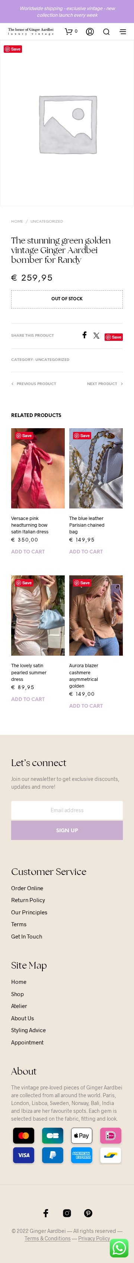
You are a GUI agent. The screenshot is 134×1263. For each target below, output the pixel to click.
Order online (27, 888)
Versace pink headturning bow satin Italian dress (29, 524)
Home (17, 222)
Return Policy (28, 900)
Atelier (19, 1005)
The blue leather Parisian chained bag (87, 524)
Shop (17, 994)
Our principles (29, 912)
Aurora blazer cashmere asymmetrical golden (83, 675)
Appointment (27, 1042)
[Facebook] (87, 336)
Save (27, 435)
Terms (18, 924)
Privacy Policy (94, 1238)
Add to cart (28, 552)
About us (22, 1018)
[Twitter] (99, 336)
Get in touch (26, 936)
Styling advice (28, 1030)
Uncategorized (47, 222)
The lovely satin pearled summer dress (29, 672)
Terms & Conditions (48, 1238)
